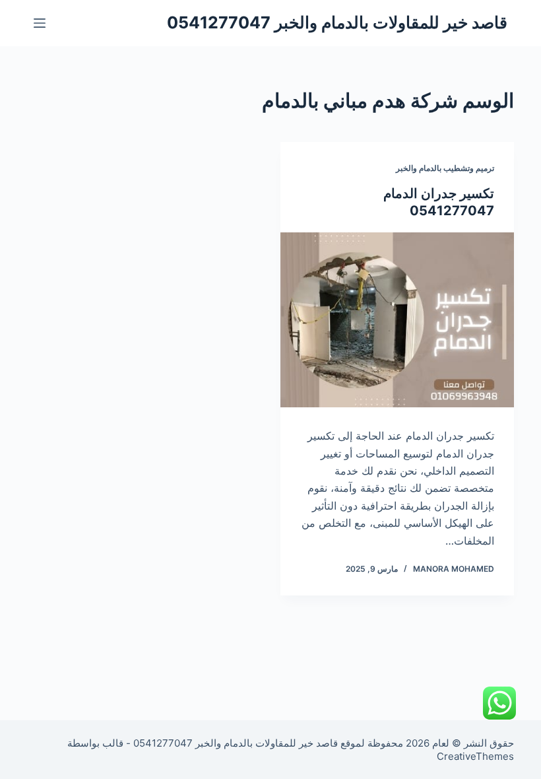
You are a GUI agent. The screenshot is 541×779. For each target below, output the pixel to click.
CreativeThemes (475, 756)
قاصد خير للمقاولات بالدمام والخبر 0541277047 (337, 22)
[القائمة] (40, 23)
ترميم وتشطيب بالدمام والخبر (445, 168)
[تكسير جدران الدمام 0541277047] (397, 320)
